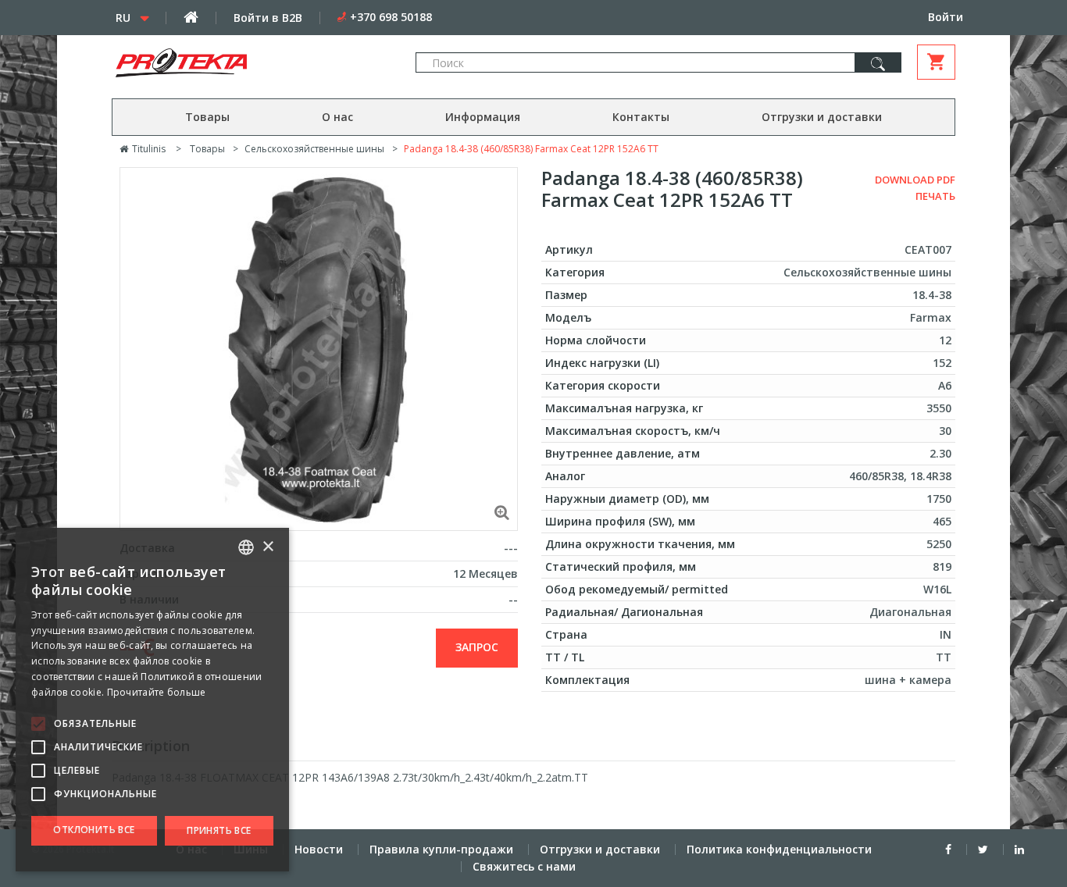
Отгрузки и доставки (822, 116)
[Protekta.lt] (247, 62)
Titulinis (148, 148)
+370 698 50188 (391, 16)
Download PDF (915, 179)
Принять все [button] (219, 830)
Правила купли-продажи (441, 849)
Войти (945, 16)
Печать (935, 196)
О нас (337, 116)
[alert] (152, 699)
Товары (207, 116)
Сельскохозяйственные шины (314, 148)
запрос (476, 646)
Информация (482, 116)
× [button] (267, 547)
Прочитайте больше (156, 692)
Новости (318, 849)
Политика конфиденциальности (779, 849)
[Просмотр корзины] (936, 62)
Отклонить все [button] (93, 829)
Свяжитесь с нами (524, 866)
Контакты (640, 116)
